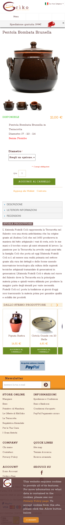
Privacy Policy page (36, 501)
